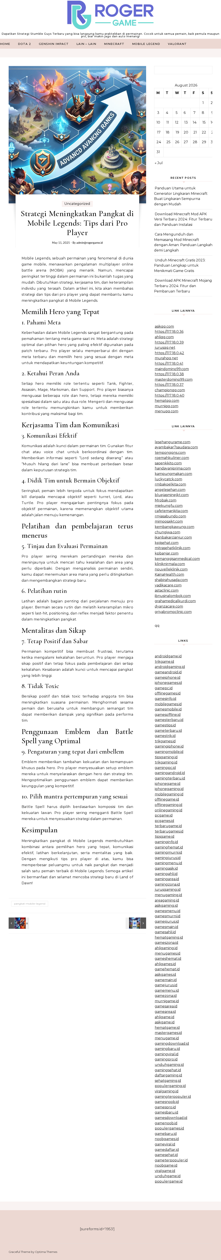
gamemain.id (166, 980)
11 (167, 122)
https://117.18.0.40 (169, 395)
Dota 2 (24, 44)
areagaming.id (167, 900)
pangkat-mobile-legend (29, 903)
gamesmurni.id (167, 916)
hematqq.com (167, 401)
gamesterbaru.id (169, 720)
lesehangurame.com (172, 442)
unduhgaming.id (169, 1065)
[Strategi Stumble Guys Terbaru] (110, 16)
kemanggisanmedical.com (177, 559)
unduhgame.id (168, 1176)
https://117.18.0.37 (169, 385)
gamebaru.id (166, 1134)
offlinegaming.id (168, 805)
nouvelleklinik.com (171, 569)
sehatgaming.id (168, 1081)
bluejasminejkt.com (172, 495)
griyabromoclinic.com (173, 612)
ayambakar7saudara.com (176, 447)
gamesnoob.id (167, 1102)
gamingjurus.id (168, 858)
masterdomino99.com (174, 379)
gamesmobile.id (168, 709)
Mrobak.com (165, 500)
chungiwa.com (167, 532)
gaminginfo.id (166, 842)
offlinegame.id (167, 799)
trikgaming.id (166, 762)
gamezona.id (166, 996)
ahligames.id (165, 964)
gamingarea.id (167, 879)
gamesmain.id (166, 927)
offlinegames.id (168, 693)
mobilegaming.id (169, 794)
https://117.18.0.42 (169, 353)
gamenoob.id (166, 1123)
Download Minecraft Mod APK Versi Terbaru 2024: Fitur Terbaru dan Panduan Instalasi (183, 219)
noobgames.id (167, 1139)
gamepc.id (164, 688)
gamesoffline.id (168, 715)
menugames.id (167, 953)
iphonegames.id (168, 683)
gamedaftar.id (167, 1150)
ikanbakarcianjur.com (173, 537)
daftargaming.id (168, 1075)
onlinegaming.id (168, 810)
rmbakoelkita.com (170, 484)
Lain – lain (86, 44)
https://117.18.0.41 (169, 363)
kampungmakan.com (173, 474)
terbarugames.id (169, 831)
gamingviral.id (166, 1054)
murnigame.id (167, 1001)
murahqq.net (166, 358)
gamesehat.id (166, 1155)
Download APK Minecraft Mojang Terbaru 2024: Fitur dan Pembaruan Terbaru (183, 285)
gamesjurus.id (167, 921)
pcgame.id (164, 815)
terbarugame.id (168, 826)
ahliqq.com (164, 337)
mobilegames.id (168, 704)
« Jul (159, 163)
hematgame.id (167, 1028)
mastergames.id (168, 1033)
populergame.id (169, 1181)
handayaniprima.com (173, 468)
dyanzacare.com (169, 606)
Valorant (177, 44)
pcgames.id (164, 821)
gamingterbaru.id (170, 778)
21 (195, 132)
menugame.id (167, 1038)
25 (168, 142)
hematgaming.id (169, 937)
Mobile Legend (146, 44)
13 (186, 122)
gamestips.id (165, 725)
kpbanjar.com (166, 553)
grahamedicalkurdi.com (175, 601)
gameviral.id (165, 1144)
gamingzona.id (167, 884)
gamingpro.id (166, 1059)
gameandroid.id (168, 672)
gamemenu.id (167, 990)
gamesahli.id (165, 932)
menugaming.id (168, 895)
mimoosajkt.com (169, 521)
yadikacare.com (168, 585)
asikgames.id (165, 974)
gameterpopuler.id (171, 1160)
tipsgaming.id (166, 757)
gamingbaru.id (167, 1049)
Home (5, 44)
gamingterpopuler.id (173, 1097)
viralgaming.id (166, 1091)
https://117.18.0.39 (169, 342)
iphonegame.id (167, 784)
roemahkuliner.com (172, 458)
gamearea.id (165, 1012)
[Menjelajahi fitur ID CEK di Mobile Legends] (136, 923)
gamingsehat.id (168, 1070)
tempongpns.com (170, 453)
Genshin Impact (54, 44)
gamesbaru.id (166, 1112)
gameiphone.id (167, 678)
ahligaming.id (166, 948)
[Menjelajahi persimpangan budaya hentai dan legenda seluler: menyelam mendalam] (18, 923)
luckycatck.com (168, 479)
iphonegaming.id (169, 789)
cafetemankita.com (171, 511)
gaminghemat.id (169, 847)
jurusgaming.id (168, 890)
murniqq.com (166, 406)
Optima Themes (46, 1252)
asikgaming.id (166, 905)
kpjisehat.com (166, 543)
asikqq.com (164, 326)
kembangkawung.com (174, 527)
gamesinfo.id (165, 699)
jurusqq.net (165, 348)
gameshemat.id (168, 959)
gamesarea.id (166, 1006)
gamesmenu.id (167, 911)
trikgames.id (165, 741)
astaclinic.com (166, 590)
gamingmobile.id (169, 752)
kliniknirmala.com (170, 564)
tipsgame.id (164, 836)
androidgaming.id (170, 667)
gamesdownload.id (171, 1118)
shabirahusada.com (171, 580)
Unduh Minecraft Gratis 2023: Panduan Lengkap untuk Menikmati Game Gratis (179, 265)
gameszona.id (166, 943)
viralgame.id (165, 1171)
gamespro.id (165, 1107)
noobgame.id (166, 1165)
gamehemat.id (167, 969)
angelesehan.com (170, 490)
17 (159, 132)
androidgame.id (168, 656)
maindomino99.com (172, 369)
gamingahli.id (166, 874)
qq (157, 626)
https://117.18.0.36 (169, 332)
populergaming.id (170, 1086)
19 (177, 132)
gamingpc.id (165, 768)
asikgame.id (165, 1022)
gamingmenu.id (168, 863)
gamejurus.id (166, 985)
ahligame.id (164, 1017)
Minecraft (114, 44)
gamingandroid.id (170, 773)
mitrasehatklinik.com (172, 548)
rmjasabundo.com (170, 516)
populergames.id (169, 1128)
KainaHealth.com (169, 574)
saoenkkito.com (168, 463)
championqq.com (170, 390)
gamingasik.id (166, 868)
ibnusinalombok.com (173, 596)
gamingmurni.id (168, 852)
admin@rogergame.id (89, 242)
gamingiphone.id (169, 746)
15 (204, 122)
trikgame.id (164, 662)
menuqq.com (166, 411)
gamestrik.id (165, 736)
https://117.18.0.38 (169, 374)
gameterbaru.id (168, 731)
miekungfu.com (169, 506)
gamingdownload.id (172, 1044)
